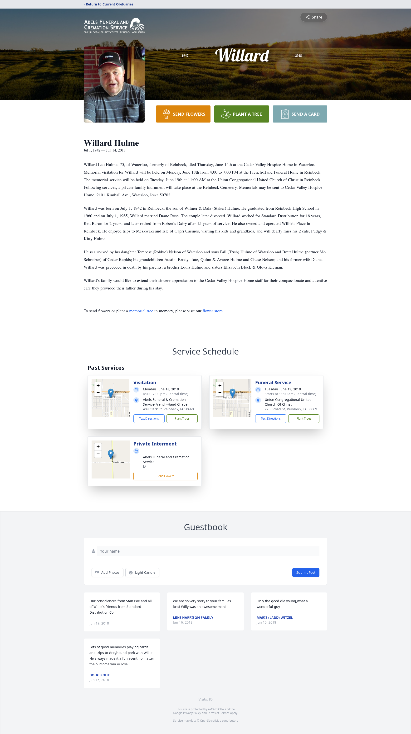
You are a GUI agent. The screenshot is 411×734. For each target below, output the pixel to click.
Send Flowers (165, 476)
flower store (213, 310)
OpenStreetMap (210, 721)
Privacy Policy (192, 713)
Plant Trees (182, 419)
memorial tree (141, 310)
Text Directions (149, 419)
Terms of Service (218, 713)
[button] (111, 393)
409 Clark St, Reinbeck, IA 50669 (168, 409)
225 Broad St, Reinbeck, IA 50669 (291, 409)
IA (144, 466)
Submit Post (305, 572)
